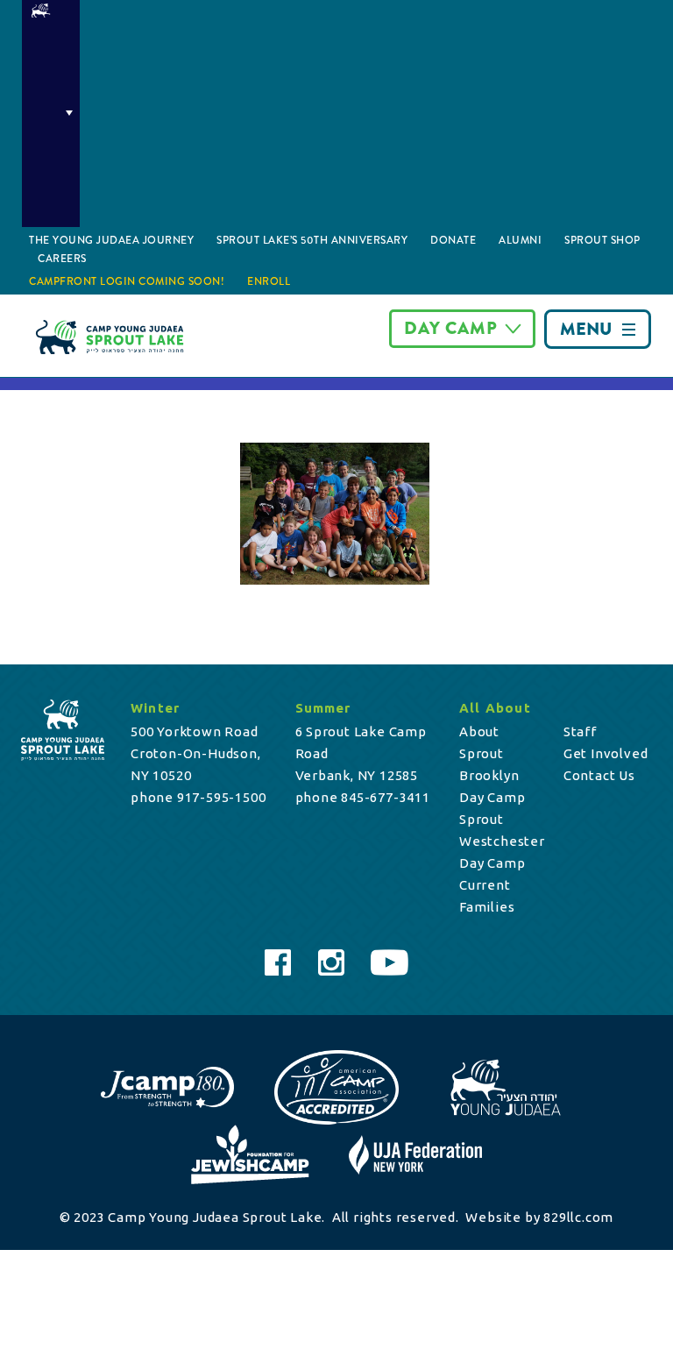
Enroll (268, 281)
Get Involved (605, 753)
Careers (62, 258)
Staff (580, 731)
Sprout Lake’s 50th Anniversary (311, 240)
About (479, 731)
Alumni (520, 240)
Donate (453, 240)
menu (586, 329)
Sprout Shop (602, 240)
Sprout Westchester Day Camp (502, 841)
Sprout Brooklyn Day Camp (492, 775)
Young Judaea (51, 113)
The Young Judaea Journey (111, 240)
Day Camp (451, 328)
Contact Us (599, 775)
